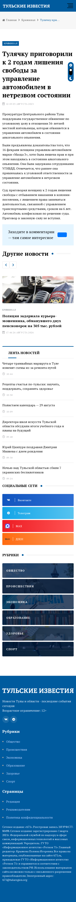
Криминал (28, 20)
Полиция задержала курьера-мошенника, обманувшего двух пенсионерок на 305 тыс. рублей (32, 321)
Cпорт (10, 781)
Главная (11, 20)
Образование (15, 765)
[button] (5, 264)
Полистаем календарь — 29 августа (28, 405)
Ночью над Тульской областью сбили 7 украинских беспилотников (31, 470)
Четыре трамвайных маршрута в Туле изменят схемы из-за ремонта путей (30, 365)
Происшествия (16, 749)
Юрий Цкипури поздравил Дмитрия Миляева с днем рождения (29, 449)
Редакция (13, 801)
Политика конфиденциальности (29, 817)
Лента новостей (24, 353)
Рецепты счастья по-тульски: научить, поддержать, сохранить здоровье (31, 386)
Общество (13, 741)
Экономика (14, 757)
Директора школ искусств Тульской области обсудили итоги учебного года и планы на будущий (33, 426)
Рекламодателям (18, 809)
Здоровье (13, 773)
